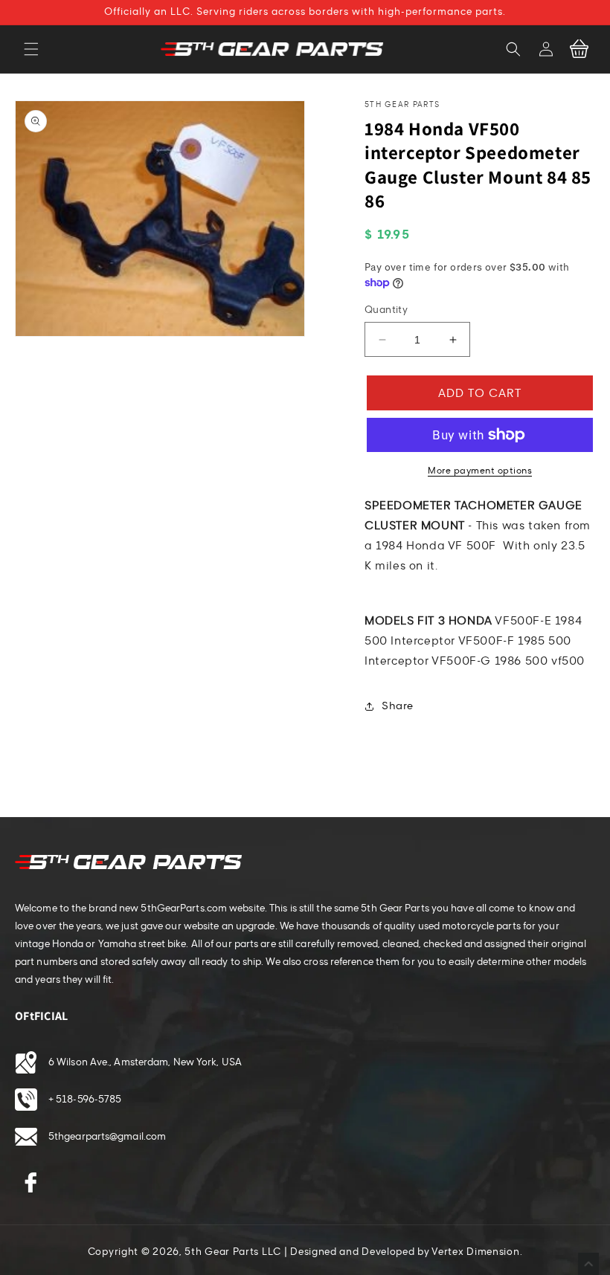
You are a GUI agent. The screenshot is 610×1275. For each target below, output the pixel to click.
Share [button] (398, 706)
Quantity (386, 310)
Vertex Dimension (475, 1252)
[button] (31, 49)
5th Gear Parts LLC (232, 1252)
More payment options (480, 470)
